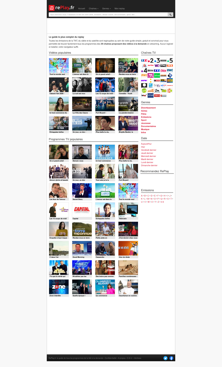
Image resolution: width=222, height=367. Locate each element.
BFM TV (163, 80)
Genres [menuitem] (105, 8)
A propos (121, 358)
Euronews (144, 85)
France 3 (157, 60)
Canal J (150, 90)
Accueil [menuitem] (81, 8)
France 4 (144, 70)
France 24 (150, 85)
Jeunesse (146, 123)
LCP (150, 95)
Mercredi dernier (148, 156)
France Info (150, 80)
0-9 (162, 201)
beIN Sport (157, 85)
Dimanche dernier (149, 165)
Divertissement (148, 107)
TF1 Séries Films (157, 70)
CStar (150, 70)
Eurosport (163, 85)
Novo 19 (144, 80)
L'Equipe (170, 85)
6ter (163, 70)
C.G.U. (130, 358)
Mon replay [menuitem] (120, 8)
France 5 (170, 60)
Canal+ (163, 60)
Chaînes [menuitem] (93, 8)
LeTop (144, 95)
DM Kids (170, 90)
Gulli (144, 90)
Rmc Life (150, 75)
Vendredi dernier (148, 149)
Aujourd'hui (146, 143)
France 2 (150, 60)
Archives (137, 358)
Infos (143, 132)
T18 (170, 75)
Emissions (146, 116)
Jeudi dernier (147, 153)
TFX (170, 65)
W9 (157, 65)
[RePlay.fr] (62, 7)
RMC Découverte (170, 70)
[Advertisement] (111, 26)
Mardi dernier (147, 159)
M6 (144, 65)
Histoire (163, 95)
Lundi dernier (147, 162)
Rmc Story (144, 75)
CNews (157, 80)
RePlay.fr (52, 358)
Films (143, 113)
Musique (145, 129)
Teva (157, 75)
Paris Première (163, 75)
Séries (144, 110)
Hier (143, 146)
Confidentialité (110, 358)
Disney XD (163, 90)
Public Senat (157, 95)
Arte (150, 65)
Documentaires (148, 126)
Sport (143, 120)
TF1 (144, 60)
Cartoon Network (157, 90)
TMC (163, 65)
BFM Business (170, 80)
